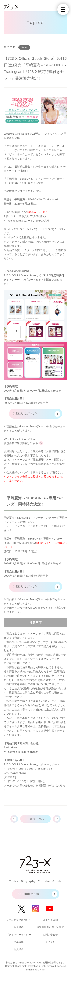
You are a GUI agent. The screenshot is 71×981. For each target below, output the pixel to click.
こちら (34, 443)
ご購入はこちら (25, 413)
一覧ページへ (35, 819)
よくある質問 (50, 920)
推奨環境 (19, 942)
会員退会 (19, 949)
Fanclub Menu (28, 893)
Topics (13, 881)
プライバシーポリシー (18, 934)
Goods (57, 881)
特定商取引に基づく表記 (50, 927)
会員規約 (19, 927)
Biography (28, 881)
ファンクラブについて (18, 920)
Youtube (44, 881)
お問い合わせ (50, 934)
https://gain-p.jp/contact (21, 751)
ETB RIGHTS (37, 969)
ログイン (50, 942)
